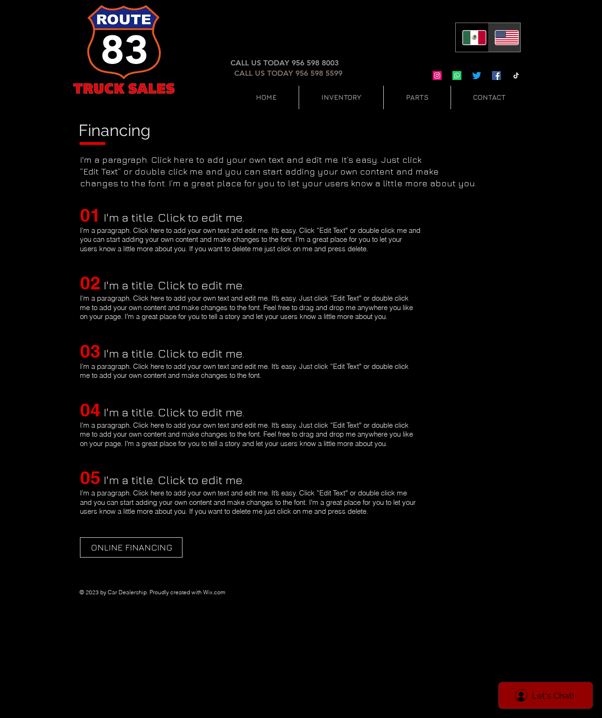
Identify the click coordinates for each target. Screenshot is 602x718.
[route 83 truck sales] (516, 75)
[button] (341, 97)
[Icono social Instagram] (437, 75)
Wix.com (214, 592)
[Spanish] (472, 37)
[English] (504, 37)
